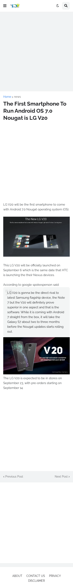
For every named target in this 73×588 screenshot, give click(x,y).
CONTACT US (35, 576)
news (17, 96)
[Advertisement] (36, 51)
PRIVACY (55, 576)
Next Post (61, 476)
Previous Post (14, 476)
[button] (5, 5)
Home (7, 96)
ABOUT (17, 576)
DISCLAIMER (36, 580)
